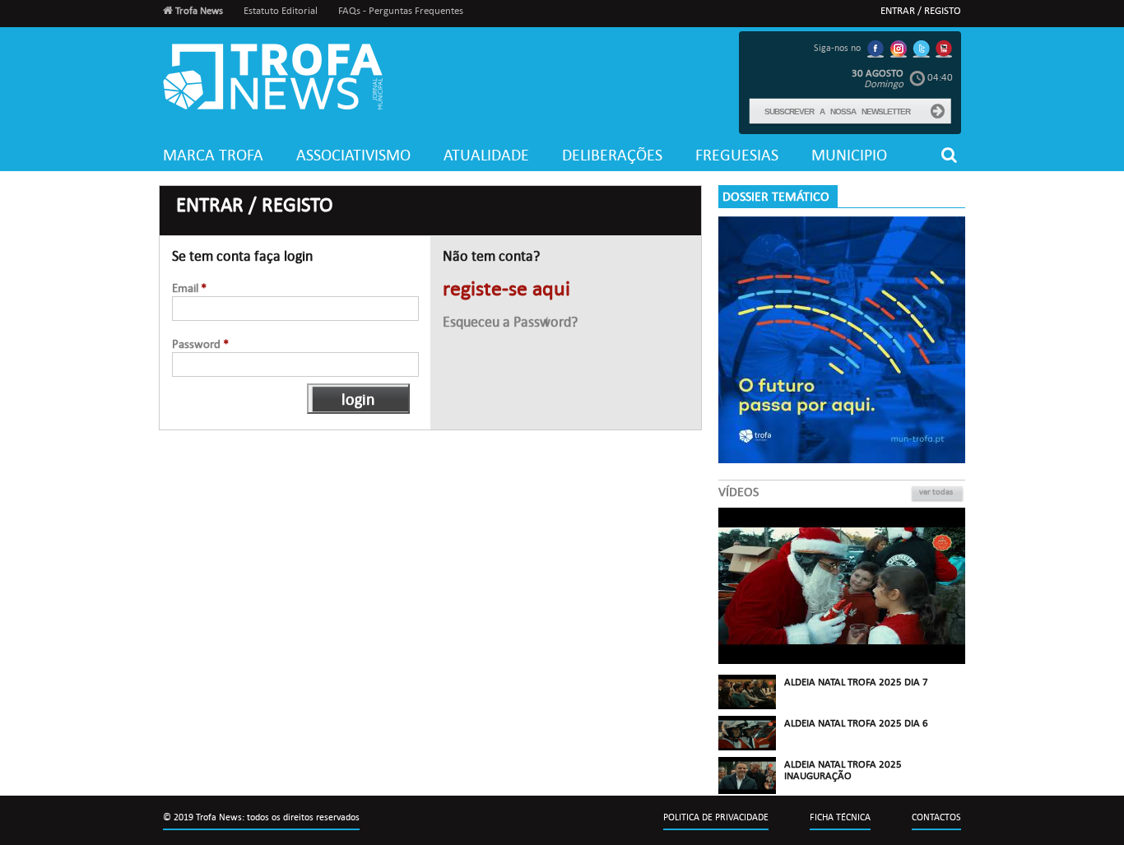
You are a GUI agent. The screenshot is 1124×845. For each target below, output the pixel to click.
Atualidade (486, 155)
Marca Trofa (213, 155)
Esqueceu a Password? (510, 322)
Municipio (849, 155)
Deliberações (612, 155)
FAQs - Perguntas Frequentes (400, 10)
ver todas (936, 491)
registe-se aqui (506, 288)
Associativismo (353, 155)
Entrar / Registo (920, 10)
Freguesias (736, 155)
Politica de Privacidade (716, 817)
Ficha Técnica (840, 817)
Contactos (936, 817)
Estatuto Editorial (281, 10)
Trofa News (198, 10)
